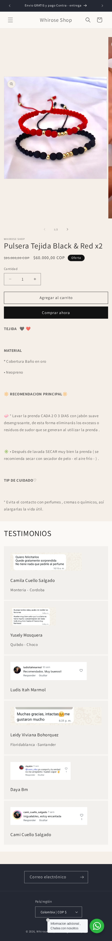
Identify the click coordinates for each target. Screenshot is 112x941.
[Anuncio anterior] (9, 5)
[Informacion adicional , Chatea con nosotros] (97, 926)
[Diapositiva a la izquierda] (44, 229)
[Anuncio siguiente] (102, 5)
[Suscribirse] (82, 877)
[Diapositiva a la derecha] (67, 229)
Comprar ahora (56, 312)
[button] (10, 20)
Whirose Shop (45, 931)
